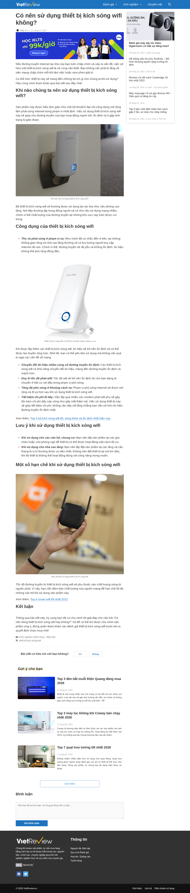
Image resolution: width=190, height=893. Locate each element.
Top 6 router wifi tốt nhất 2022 (49, 599)
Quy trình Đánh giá (80, 852)
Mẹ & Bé (151, 71)
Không (95, 654)
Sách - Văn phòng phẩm (158, 87)
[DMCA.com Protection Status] (25, 866)
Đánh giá (108, 4)
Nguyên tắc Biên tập (80, 848)
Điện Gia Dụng (154, 53)
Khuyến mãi (155, 4)
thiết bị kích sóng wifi (30, 640)
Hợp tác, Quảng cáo (80, 856)
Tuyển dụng (76, 860)
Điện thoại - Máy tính (44, 637)
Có (80, 654)
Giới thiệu (137, 888)
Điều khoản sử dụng (164, 888)
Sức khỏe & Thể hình (157, 119)
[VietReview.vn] (28, 4)
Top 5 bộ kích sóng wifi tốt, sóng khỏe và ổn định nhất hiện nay (70, 418)
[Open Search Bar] (169, 4)
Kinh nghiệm (130, 4)
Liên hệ (148, 888)
